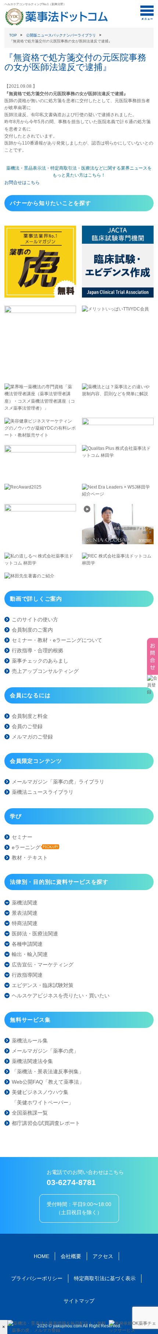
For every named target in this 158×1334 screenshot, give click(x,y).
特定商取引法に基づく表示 (105, 1278)
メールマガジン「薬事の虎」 (45, 1051)
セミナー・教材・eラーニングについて (57, 640)
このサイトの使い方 (35, 619)
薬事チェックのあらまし (40, 661)
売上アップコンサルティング (45, 671)
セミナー (22, 837)
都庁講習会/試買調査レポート (46, 1123)
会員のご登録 (27, 726)
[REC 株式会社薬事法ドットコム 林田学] (118, 563)
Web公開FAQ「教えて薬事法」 (48, 1082)
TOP (13, 35)
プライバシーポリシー (36, 1278)
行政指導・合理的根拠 (37, 650)
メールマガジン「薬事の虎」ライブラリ (58, 782)
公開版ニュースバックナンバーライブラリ (61, 35)
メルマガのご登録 (32, 737)
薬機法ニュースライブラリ (42, 792)
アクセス (103, 1256)
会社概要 (71, 1256)
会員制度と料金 (30, 716)
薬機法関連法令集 (32, 1061)
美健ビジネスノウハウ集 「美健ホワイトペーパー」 (42, 1097)
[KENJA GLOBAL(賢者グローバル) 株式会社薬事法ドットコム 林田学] (118, 542)
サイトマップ (79, 1301)
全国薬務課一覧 (30, 1113)
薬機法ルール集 (30, 1040)
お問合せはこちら (22, 182)
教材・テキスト (30, 858)
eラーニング (26, 847)
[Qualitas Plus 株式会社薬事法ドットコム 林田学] (118, 455)
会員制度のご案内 (32, 630)
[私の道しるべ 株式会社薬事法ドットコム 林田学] (40, 563)
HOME (41, 1256)
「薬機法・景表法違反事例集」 (48, 1071)
